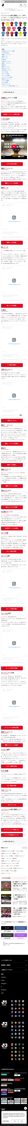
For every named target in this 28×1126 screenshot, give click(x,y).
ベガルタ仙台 (5, 52)
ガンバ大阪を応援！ (12, 551)
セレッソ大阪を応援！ (12, 608)
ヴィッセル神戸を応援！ (12, 668)
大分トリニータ (6, 84)
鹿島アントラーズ (6, 54)
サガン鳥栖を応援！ (12, 785)
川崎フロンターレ (6, 61)
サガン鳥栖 (5, 82)
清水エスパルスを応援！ (12, 507)
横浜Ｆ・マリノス (6, 63)
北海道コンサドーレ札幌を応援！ (12, 114)
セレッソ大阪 (5, 73)
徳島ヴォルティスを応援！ (12, 745)
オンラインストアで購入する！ (12, 829)
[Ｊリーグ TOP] (2, 9)
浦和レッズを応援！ (12, 242)
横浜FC (4, 65)
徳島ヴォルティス (6, 79)
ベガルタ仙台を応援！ (12, 163)
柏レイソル (5, 58)
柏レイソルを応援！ (12, 305)
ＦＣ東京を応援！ (12, 365)
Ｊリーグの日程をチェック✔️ (12, 834)
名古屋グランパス (6, 70)
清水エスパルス (6, 68)
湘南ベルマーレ (6, 66)
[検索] (25, 5)
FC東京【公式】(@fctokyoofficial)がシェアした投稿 (14, 359)
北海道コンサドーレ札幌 (8, 51)
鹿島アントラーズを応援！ (12, 183)
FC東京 (4, 59)
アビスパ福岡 (5, 80)
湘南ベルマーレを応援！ (12, 486)
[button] (21, 5)
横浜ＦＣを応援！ (12, 464)
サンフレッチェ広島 (7, 77)
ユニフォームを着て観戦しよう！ (10, 86)
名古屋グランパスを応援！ (12, 528)
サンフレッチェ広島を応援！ (11, 727)
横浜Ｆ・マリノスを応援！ (12, 443)
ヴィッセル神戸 (6, 75)
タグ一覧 (24, 847)
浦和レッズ (5, 56)
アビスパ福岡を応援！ (12, 766)
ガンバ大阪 (5, 72)
